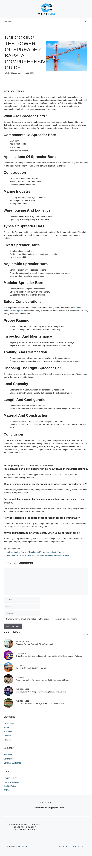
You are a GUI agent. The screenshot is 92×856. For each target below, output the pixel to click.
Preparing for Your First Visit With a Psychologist (35, 644)
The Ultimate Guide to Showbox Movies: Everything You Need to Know (38, 556)
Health (6, 728)
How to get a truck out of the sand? (31, 668)
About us (64, 847)
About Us (8, 755)
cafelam (22, 846)
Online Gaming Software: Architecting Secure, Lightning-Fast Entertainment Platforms (49, 656)
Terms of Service (11, 782)
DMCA (6, 790)
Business (8, 732)
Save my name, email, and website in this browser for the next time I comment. (41, 619)
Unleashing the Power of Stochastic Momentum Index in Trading (35, 552)
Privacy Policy (10, 778)
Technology (9, 723)
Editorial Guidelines (12, 763)
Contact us (79, 847)
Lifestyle (7, 736)
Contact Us (9, 759)
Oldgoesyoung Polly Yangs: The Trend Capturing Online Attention (41, 692)
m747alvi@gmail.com (13, 73)
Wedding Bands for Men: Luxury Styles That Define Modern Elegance (43, 680)
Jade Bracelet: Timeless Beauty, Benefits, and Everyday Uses (40, 704)
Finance (7, 740)
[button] (86, 21)
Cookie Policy (10, 786)
